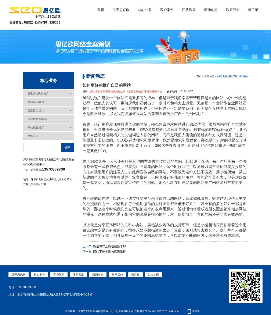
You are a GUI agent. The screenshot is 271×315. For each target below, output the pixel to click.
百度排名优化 (36, 110)
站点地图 (153, 274)
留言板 (253, 10)
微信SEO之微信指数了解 (109, 246)
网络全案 (33, 135)
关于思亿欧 (121, 10)
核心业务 (145, 10)
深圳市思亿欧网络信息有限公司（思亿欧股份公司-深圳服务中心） (127, 91)
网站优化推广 (36, 127)
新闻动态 (211, 10)
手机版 (196, 311)
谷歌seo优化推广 (38, 93)
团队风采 (189, 10)
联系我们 (233, 10)
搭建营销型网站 (37, 119)
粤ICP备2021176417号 (165, 311)
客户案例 (167, 10)
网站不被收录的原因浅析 (109, 251)
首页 (100, 10)
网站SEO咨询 (36, 102)
